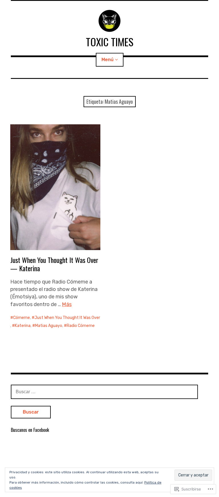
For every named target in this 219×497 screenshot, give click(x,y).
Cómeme (21, 317)
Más (67, 304)
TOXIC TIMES (109, 41)
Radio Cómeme (81, 325)
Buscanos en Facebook (30, 429)
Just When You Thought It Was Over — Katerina (54, 264)
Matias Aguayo (48, 325)
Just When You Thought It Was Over (67, 317)
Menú (107, 59)
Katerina (23, 325)
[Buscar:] (104, 391)
